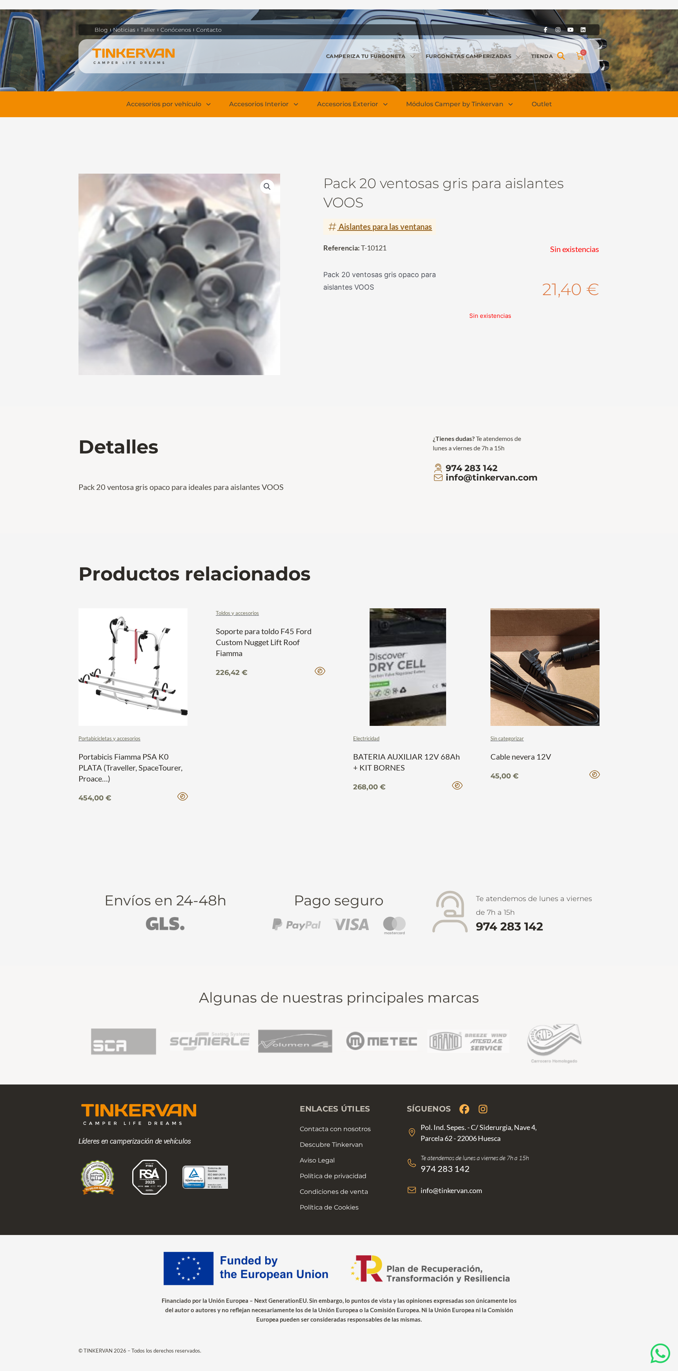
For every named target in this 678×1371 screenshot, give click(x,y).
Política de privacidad (333, 1176)
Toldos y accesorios (237, 613)
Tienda (542, 56)
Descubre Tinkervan (331, 1144)
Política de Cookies (329, 1207)
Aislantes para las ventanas (385, 226)
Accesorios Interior (259, 104)
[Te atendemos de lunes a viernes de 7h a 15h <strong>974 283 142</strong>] (450, 912)
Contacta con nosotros (335, 1129)
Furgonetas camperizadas (468, 56)
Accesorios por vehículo (163, 104)
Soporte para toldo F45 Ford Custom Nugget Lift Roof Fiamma (264, 642)
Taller (147, 29)
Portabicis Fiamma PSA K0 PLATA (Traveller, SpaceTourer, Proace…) (130, 767)
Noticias (124, 29)
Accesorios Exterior (347, 104)
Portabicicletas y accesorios (109, 738)
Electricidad (366, 738)
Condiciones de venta (334, 1191)
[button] (561, 56)
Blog (101, 29)
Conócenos (175, 29)
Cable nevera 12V (520, 756)
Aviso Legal (317, 1160)
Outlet (542, 104)
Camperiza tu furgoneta (366, 56)
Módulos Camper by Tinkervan (454, 104)
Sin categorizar (507, 738)
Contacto (209, 29)
